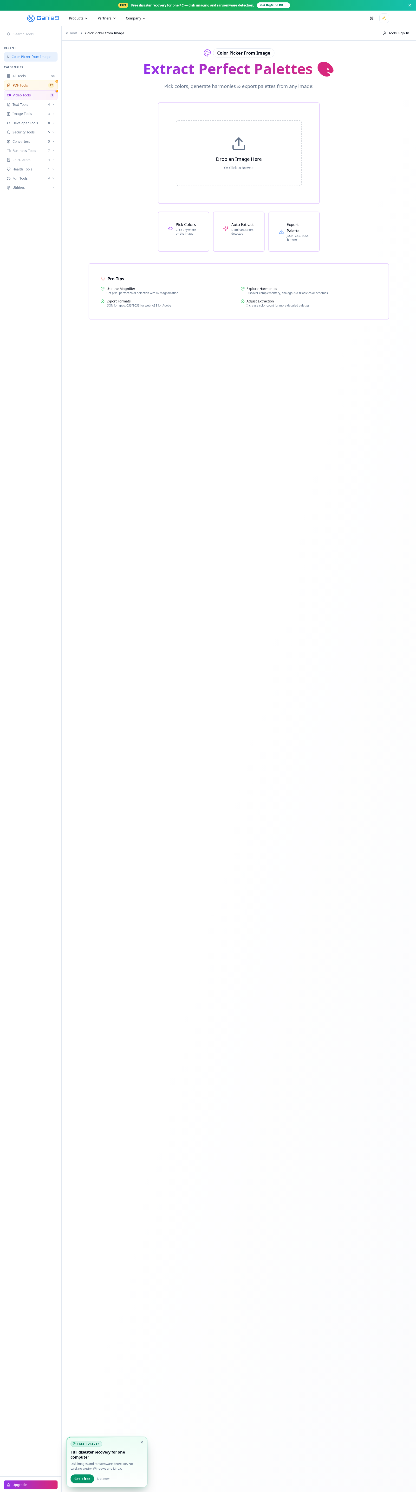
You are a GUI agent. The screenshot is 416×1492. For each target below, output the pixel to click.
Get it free (82, 1478)
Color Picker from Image (29, 56)
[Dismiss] (141, 1442)
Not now (103, 1479)
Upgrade (20, 1484)
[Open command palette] (372, 18)
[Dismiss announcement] (409, 5)
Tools (73, 33)
